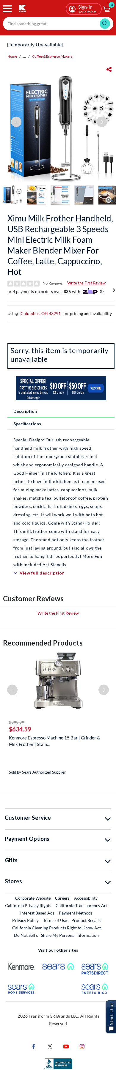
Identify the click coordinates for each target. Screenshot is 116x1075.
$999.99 (16, 722)
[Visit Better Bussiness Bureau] (58, 1063)
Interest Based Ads (37, 912)
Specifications (27, 423)
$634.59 (20, 729)
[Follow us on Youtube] (66, 1046)
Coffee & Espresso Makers (52, 56)
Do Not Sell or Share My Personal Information (56, 935)
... (24, 56)
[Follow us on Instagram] (82, 1046)
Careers (62, 898)
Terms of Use (55, 920)
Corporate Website (33, 898)
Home (12, 56)
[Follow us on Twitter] (50, 1046)
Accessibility (86, 898)
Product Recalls (86, 920)
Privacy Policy (25, 920)
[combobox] (58, 23)
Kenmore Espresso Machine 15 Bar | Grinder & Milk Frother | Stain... (54, 741)
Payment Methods (76, 912)
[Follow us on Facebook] (34, 1046)
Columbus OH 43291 (41, 313)
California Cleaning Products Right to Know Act (56, 927)
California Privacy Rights (28, 905)
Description (25, 411)
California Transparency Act (82, 905)
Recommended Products (43, 642)
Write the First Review (86, 283)
